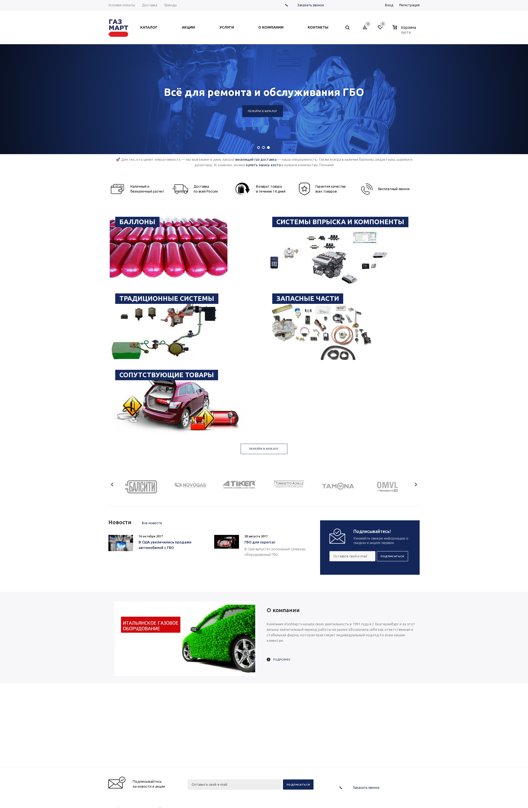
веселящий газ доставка (256, 159)
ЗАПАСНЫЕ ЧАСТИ (307, 298)
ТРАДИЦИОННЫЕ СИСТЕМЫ (166, 298)
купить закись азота (263, 165)
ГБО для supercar (259, 542)
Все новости (152, 523)
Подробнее (281, 659)
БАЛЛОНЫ (137, 222)
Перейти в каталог (462, 111)
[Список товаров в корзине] (405, 31)
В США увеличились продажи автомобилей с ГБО (165, 544)
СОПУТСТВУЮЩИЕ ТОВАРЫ (166, 375)
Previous (112, 484)
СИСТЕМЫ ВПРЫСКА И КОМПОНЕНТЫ (340, 222)
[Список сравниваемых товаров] (366, 29)
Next (416, 484)
